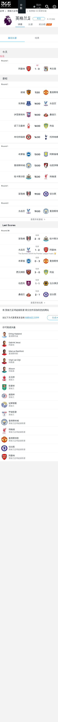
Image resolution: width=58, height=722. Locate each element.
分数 (21, 7)
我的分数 (38, 7)
